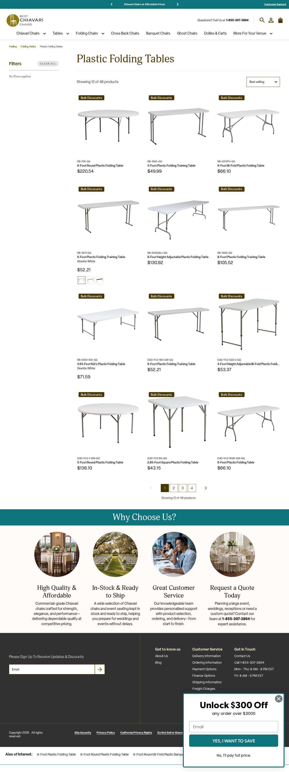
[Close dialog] (279, 699)
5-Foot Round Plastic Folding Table (100, 462)
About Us (161, 656)
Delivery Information (206, 656)
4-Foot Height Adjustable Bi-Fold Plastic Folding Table (248, 364)
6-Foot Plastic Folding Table (235, 462)
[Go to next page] (206, 488)
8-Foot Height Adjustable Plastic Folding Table (177, 257)
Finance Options (203, 676)
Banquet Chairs (158, 33)
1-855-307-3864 (237, 20)
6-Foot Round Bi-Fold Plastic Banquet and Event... (168, 754)
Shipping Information (207, 682)
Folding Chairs (87, 33)
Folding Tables (28, 46)
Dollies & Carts (215, 33)
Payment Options (204, 669)
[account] (271, 20)
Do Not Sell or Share (170, 733)
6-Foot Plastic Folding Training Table (101, 257)
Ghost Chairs (187, 33)
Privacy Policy (106, 733)
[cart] (280, 22)
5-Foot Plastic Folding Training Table (171, 165)
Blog (158, 662)
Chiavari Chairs (28, 33)
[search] (262, 20)
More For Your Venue (249, 33)
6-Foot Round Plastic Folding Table (100, 165)
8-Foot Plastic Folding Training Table (241, 257)
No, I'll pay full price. (234, 755)
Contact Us (242, 656)
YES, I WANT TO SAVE (233, 741)
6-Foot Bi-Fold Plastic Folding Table (240, 165)
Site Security (83, 733)
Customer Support (275, 4)
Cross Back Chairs (125, 33)
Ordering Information (207, 662)
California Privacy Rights (136, 733)
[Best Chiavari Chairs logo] (24, 20)
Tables (58, 33)
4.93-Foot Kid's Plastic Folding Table (101, 364)
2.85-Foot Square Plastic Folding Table (172, 462)
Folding (13, 46)
